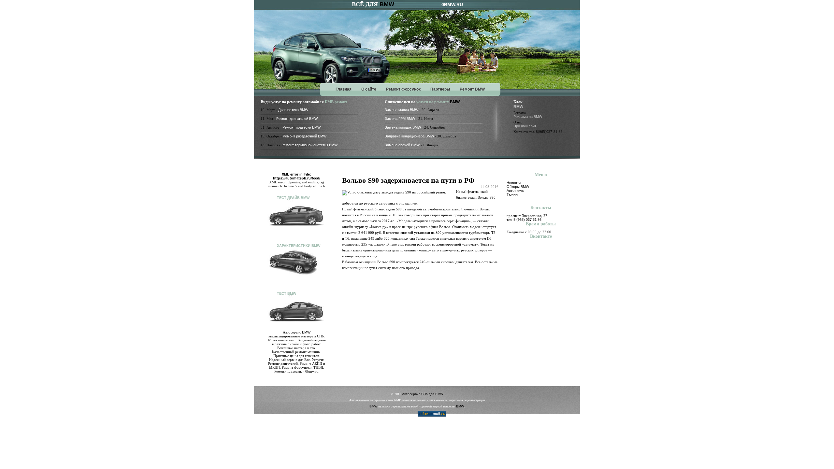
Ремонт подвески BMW (301, 127)
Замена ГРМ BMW (400, 119)
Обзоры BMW (518, 187)
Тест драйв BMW (293, 198)
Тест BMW (286, 293)
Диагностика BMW (293, 110)
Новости (514, 183)
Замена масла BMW (401, 110)
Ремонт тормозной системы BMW (309, 145)
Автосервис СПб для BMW (422, 394)
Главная (344, 89)
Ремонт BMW (472, 89)
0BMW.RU (452, 4)
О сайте (368, 89)
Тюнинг (513, 194)
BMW (387, 4)
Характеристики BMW (298, 246)
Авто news (515, 190)
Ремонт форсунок (403, 89)
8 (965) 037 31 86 (527, 219)
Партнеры (440, 89)
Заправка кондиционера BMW (409, 136)
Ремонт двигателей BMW (297, 119)
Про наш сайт (524, 126)
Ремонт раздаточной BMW (304, 136)
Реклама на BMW (527, 117)
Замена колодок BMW (403, 127)
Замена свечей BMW (402, 145)
